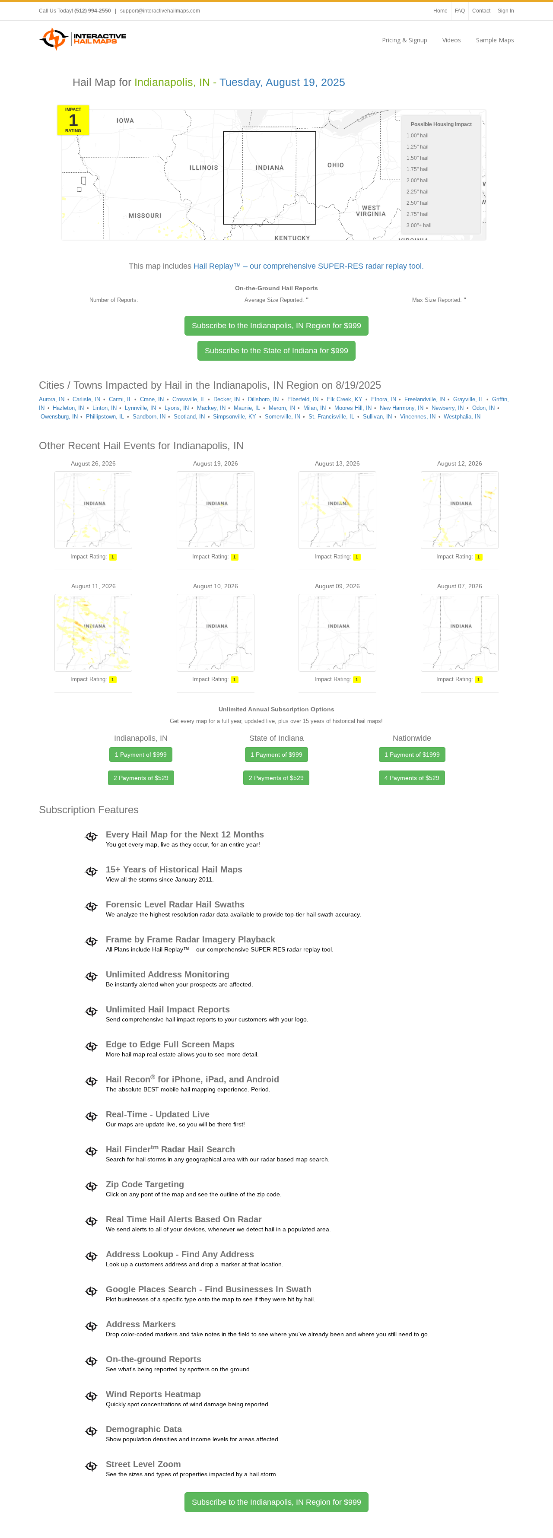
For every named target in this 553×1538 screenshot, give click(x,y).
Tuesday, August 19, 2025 (282, 82)
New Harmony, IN (401, 408)
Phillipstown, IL (105, 416)
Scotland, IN (189, 416)
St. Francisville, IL (331, 416)
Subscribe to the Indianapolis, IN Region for (276, 325)
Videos (451, 40)
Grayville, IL (468, 399)
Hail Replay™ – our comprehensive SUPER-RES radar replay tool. (309, 266)
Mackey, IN (211, 408)
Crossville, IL (188, 399)
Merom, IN (282, 408)
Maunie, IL (247, 408)
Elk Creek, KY (344, 399)
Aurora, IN (51, 399)
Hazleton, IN (68, 408)
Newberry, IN (448, 408)
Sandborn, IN (149, 416)
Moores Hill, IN (353, 408)
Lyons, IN (177, 408)
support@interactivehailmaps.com (160, 11)
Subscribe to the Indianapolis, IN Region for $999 (276, 1502)
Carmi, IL (120, 399)
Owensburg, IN (59, 416)
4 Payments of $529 (412, 777)
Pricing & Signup (404, 40)
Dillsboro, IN (263, 399)
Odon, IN (483, 408)
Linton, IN (104, 408)
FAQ (460, 11)
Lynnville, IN (140, 408)
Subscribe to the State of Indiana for (276, 350)
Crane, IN (152, 399)
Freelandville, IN (424, 399)
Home (440, 11)
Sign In (506, 11)
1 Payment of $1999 (412, 754)
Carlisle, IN (86, 399)
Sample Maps (495, 40)
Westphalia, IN (462, 416)
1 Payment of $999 (141, 754)
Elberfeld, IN (302, 399)
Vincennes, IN (417, 416)
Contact (481, 11)
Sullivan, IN (377, 416)
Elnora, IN (383, 399)
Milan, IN (314, 408)
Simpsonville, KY (234, 416)
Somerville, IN (282, 416)
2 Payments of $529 (141, 777)
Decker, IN (226, 399)
